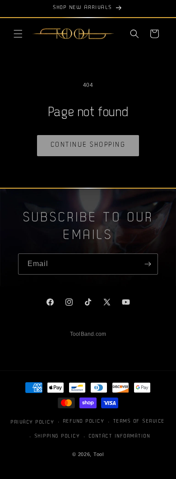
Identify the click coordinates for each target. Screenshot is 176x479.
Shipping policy (57, 436)
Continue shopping (88, 145)
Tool (98, 454)
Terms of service (139, 421)
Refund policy (84, 421)
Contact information (120, 436)
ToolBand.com (88, 334)
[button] (18, 34)
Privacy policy (32, 422)
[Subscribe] (147, 264)
